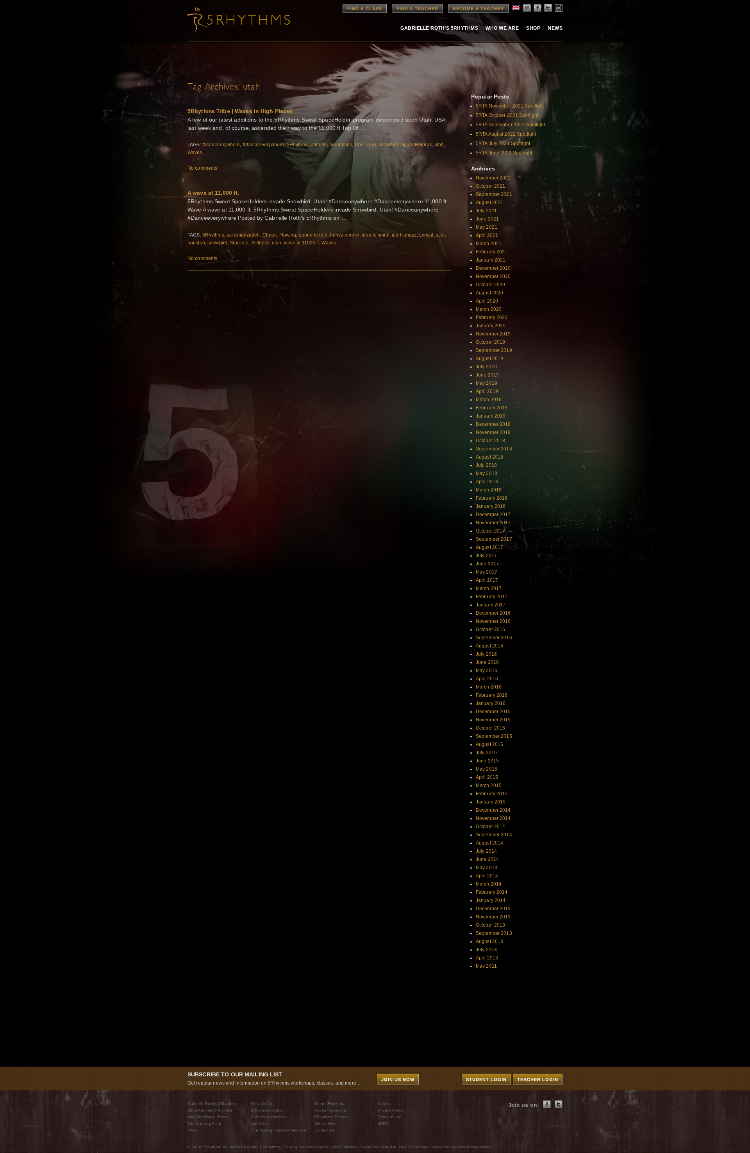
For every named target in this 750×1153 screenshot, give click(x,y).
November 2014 (493, 818)
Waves (195, 152)
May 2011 (486, 966)
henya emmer (344, 235)
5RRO (383, 1123)
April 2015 (487, 777)
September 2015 (494, 736)
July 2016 (486, 654)
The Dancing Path (204, 1123)
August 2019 (489, 358)
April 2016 (487, 678)
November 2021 (493, 178)
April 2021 (487, 235)
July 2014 (486, 851)
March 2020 (489, 309)
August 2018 (489, 457)
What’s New (325, 1123)
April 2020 (487, 301)
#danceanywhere (221, 144)
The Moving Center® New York (279, 1130)
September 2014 (494, 834)
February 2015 (492, 793)
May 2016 (486, 670)
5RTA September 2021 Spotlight (510, 124)
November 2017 (493, 522)
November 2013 (493, 917)
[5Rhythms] (230, 19)
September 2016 (494, 637)
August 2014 (489, 843)
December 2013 (493, 908)
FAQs (192, 1130)
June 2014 (487, 859)
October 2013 (490, 925)
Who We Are (502, 28)
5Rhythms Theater (331, 1117)
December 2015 (493, 711)
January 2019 (490, 416)
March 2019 (489, 399)
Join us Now (397, 1079)
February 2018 (492, 498)
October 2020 (490, 284)
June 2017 (487, 564)
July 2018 (486, 465)
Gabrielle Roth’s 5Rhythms (212, 1103)
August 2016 (489, 646)
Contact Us (324, 1130)
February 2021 (492, 252)
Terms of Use (390, 1117)
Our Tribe (259, 1123)
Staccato (239, 243)
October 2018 (490, 440)
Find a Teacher (417, 8)
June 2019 (487, 375)
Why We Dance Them (207, 1117)
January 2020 (490, 325)
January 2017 (490, 605)
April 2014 (487, 876)
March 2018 (489, 490)
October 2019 (490, 342)
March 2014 (489, 884)
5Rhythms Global (266, 1110)
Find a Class (364, 8)
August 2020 (489, 293)
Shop (533, 28)
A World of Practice (268, 1117)
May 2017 (486, 572)
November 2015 (493, 720)
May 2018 (486, 473)
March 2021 (489, 243)
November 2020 (493, 276)
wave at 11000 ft (301, 243)
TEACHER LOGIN (537, 1079)
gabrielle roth (313, 235)
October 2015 (490, 728)
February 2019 (492, 408)
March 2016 (489, 687)
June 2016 (487, 662)
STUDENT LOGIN (486, 1079)
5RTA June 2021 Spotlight (504, 153)
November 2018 (493, 432)
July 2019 (486, 366)
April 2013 (487, 958)
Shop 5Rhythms (329, 1103)
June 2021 (487, 219)
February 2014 (492, 892)
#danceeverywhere (263, 144)
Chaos (269, 235)
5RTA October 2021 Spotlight (507, 115)
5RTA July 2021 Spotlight (503, 143)
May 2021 (486, 227)
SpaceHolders (416, 144)
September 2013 (494, 933)
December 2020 (493, 268)
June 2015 (487, 761)
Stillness (260, 243)
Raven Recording (330, 1110)
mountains (340, 144)
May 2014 (486, 867)
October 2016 (490, 629)
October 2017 (490, 531)
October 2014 (490, 826)
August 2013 (489, 941)
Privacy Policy (390, 1110)
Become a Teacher (478, 8)
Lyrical (426, 235)
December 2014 (493, 810)
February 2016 (492, 695)
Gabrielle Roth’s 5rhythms (439, 28)
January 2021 (490, 260)
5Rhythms (298, 144)
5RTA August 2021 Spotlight (506, 134)
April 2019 (487, 391)
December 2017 (493, 514)
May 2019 (486, 383)
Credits (384, 1103)
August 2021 (489, 202)
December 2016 (493, 613)
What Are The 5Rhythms (210, 1110)
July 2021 (486, 210)
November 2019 (493, 334)
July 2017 (486, 555)
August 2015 (489, 744)
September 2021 (494, 194)
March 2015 (489, 785)
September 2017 (494, 539)
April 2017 (487, 580)
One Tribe (365, 144)
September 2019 (494, 350)
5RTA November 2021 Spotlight (510, 106)
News (555, 28)
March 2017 (489, 588)
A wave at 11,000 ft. (213, 193)
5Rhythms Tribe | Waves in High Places (240, 111)
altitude (319, 144)
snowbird (388, 144)
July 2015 (486, 752)
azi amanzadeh (243, 235)
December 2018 (493, 424)
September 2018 (494, 449)
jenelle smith (375, 235)
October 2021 (490, 186)
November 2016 (493, 621)
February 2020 (492, 317)
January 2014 (490, 900)
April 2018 (487, 481)
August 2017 (489, 547)
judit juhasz (404, 235)
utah (439, 144)
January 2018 (490, 506)
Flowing (287, 235)
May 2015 (486, 769)
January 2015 (490, 802)
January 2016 (490, 703)
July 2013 (486, 949)
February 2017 (492, 596)
